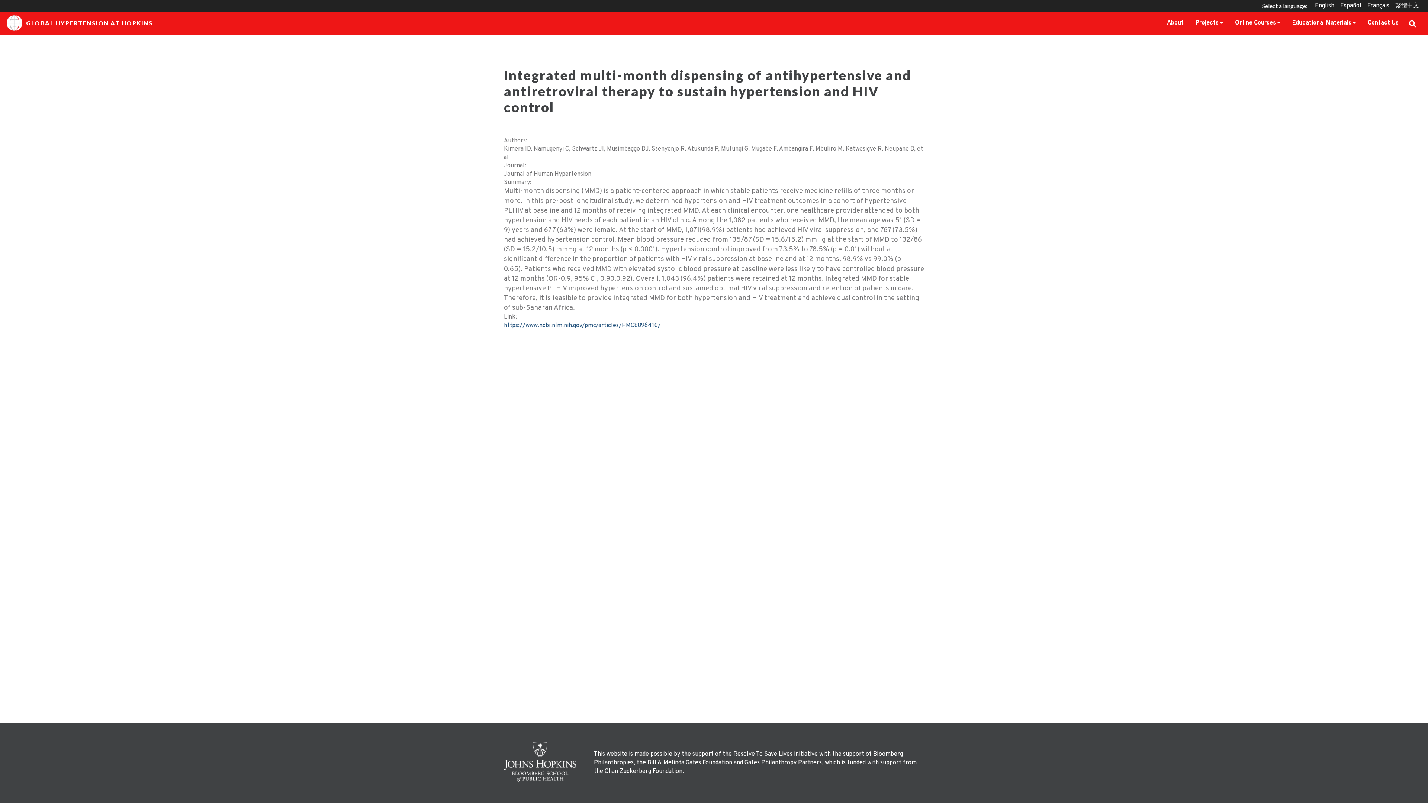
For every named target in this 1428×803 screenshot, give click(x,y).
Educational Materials (1321, 23)
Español (1350, 6)
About (1175, 23)
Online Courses (1255, 23)
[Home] (542, 762)
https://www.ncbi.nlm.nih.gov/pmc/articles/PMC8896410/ (582, 325)
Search (1412, 23)
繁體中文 (1407, 6)
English (1324, 6)
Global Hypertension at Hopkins (89, 22)
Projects (1207, 23)
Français (1378, 6)
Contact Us (1383, 23)
